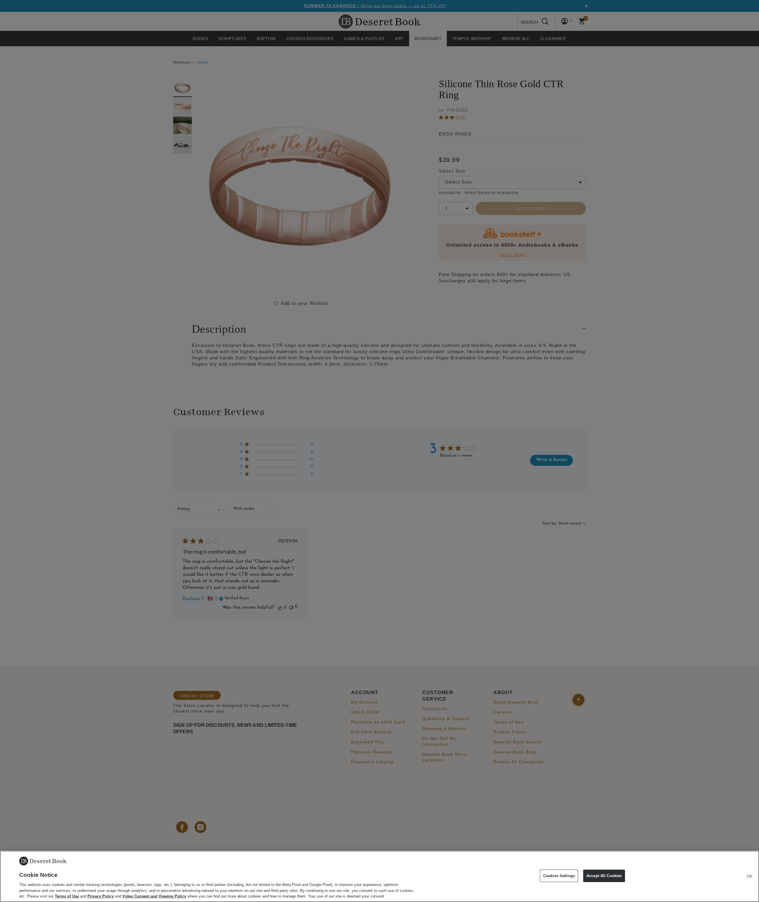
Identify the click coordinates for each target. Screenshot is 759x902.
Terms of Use (67, 896)
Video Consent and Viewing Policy (154, 896)
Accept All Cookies (604, 876)
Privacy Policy (100, 896)
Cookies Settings (559, 876)
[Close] (749, 876)
